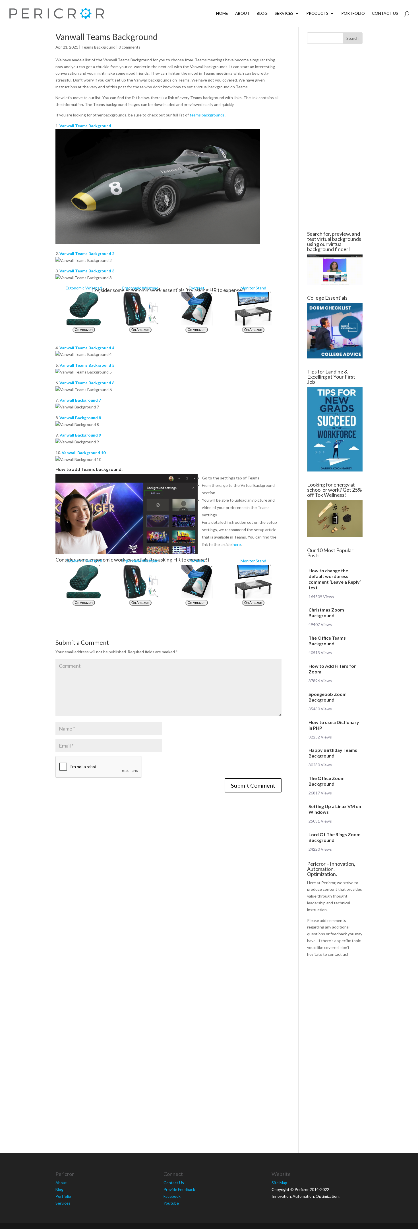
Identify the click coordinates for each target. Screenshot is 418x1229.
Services (284, 13)
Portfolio (353, 13)
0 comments (129, 47)
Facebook (172, 1196)
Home (222, 13)
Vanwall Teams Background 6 (86, 382)
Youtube (171, 1203)
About (242, 13)
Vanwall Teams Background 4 (86, 347)
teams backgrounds (207, 114)
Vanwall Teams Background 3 (86, 270)
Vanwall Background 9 (80, 435)
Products (317, 13)
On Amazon (84, 330)
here (237, 544)
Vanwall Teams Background (85, 125)
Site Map (279, 1182)
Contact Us (385, 13)
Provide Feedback (179, 1189)
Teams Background (98, 47)
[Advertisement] (335, 137)
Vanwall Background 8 (80, 417)
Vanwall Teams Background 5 (86, 365)
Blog (262, 13)
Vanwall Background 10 (83, 452)
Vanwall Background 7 (80, 400)
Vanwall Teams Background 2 (86, 253)
